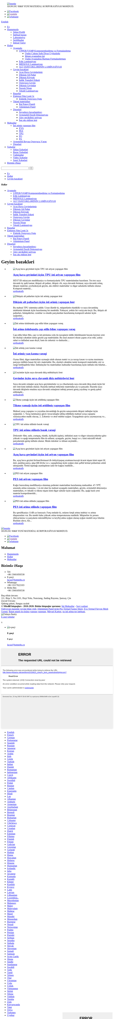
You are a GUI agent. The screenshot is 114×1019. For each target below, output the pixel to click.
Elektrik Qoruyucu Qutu (30, 99)
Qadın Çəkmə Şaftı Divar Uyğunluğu (42, 53)
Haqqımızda (13, 29)
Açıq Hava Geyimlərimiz (31, 72)
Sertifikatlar (18, 40)
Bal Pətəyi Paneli (27, 104)
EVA (21, 128)
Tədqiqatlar (18, 155)
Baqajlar (17, 93)
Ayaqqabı (17, 48)
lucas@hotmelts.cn (16, 580)
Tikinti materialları (21, 101)
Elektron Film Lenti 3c (23, 96)
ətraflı (21, 291)
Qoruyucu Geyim (27, 83)
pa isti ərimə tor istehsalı (73, 611)
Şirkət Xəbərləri (20, 149)
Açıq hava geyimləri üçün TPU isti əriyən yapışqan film (46, 274)
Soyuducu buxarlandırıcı (30, 112)
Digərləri (17, 109)
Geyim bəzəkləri (20, 69)
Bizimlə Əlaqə (14, 163)
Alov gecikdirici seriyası (30, 117)
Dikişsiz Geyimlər (27, 85)
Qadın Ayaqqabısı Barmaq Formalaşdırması (45, 59)
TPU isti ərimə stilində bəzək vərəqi (34, 430)
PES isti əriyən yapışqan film (30, 479)
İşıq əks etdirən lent (28, 120)
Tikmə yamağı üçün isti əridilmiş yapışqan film (41, 405)
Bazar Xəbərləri (20, 152)
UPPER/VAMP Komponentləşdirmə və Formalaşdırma (45, 51)
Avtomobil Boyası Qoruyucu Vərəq (30, 141)
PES (21, 131)
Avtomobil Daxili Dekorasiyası (33, 115)
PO (20, 136)
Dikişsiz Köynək (27, 77)
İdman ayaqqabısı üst (35, 56)
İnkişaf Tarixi (19, 43)
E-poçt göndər (8, 617)
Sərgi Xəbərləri (20, 160)
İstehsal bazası (19, 35)
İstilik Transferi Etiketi (29, 80)
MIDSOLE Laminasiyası (31, 64)
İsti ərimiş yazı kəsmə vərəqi (30, 353)
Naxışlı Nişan (25, 88)
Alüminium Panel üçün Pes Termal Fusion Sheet (60, 609)
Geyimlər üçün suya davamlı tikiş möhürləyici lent (43, 378)
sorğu (15, 291)
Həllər (10, 45)
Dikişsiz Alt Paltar (27, 75)
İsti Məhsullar (68, 606)
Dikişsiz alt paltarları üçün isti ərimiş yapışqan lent (44, 302)
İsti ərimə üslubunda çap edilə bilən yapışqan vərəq (44, 329)
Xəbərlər (11, 147)
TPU (21, 133)
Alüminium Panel (27, 107)
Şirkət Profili (19, 32)
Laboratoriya (19, 37)
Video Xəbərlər (20, 157)
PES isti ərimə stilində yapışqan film (35, 506)
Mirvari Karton (54, 611)
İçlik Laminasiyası (27, 61)
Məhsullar (11, 123)
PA (20, 139)
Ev (8, 27)
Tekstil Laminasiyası (28, 91)
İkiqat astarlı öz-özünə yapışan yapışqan (27, 611)
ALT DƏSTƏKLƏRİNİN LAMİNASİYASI (40, 67)
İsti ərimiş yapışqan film (24, 125)
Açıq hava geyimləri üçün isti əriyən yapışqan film (43, 454)
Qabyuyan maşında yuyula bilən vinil (18, 609)
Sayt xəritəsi (82, 606)
